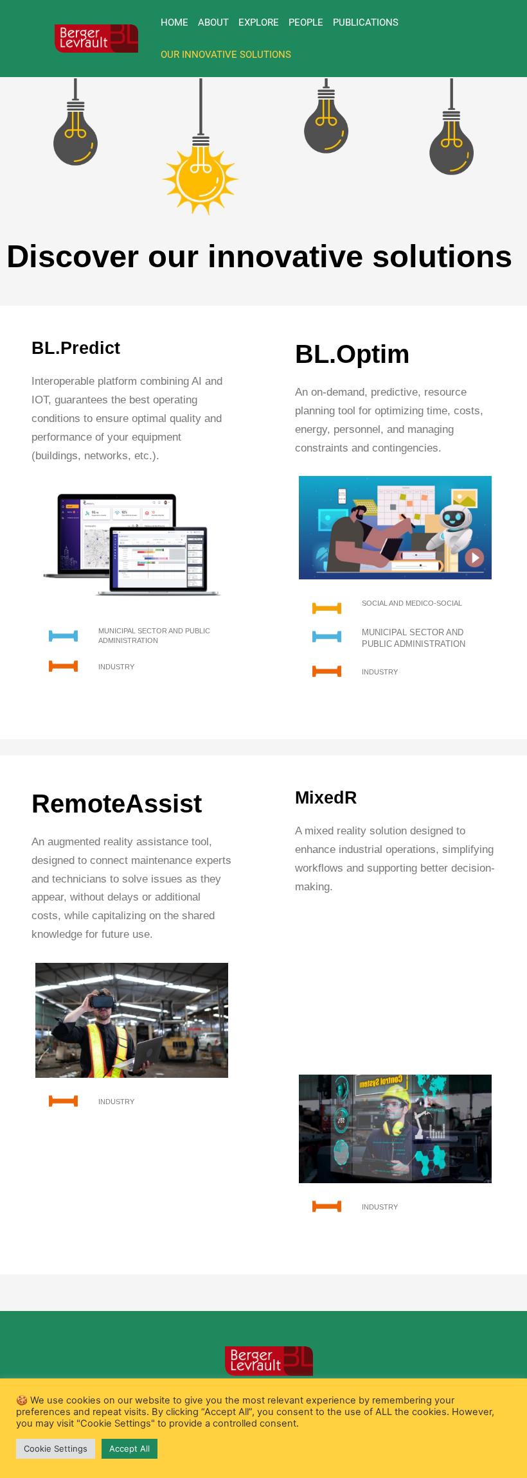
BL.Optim (352, 354)
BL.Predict (75, 348)
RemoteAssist (116, 803)
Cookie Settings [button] (55, 1448)
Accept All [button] (129, 1448)
